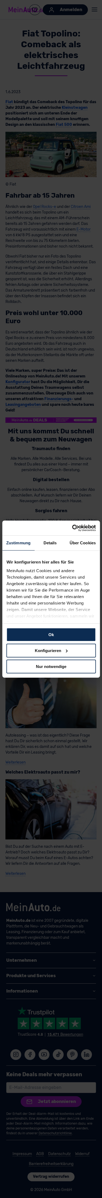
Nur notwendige (51, 666)
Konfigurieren (48, 650)
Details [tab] (50, 543)
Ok (51, 634)
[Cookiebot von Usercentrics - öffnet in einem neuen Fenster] (73, 527)
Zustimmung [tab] (18, 543)
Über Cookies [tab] (83, 543)
